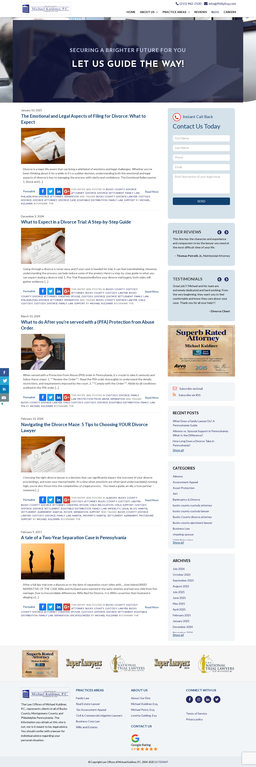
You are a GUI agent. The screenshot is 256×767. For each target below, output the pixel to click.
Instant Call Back (198, 116)
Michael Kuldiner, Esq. (144, 704)
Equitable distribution (92, 200)
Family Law (132, 193)
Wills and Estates (87, 727)
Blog (215, 12)
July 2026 (179, 568)
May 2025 (179, 603)
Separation (71, 197)
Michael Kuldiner (101, 303)
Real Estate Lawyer (88, 704)
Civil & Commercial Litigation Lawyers (99, 715)
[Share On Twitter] (4, 380)
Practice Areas (174, 12)
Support (129, 200)
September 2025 (183, 580)
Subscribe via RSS (189, 395)
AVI (175, 493)
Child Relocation (101, 505)
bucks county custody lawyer (106, 293)
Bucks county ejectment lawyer (192, 522)
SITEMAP (162, 762)
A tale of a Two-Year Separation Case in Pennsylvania (73, 537)
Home (131, 12)
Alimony (111, 498)
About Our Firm (140, 698)
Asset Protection (184, 488)
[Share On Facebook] (4, 372)
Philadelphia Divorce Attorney (42, 197)
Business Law (181, 528)
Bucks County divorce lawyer (116, 197)
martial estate (62, 512)
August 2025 (181, 586)
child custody (73, 403)
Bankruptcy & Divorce (186, 499)
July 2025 (179, 592)
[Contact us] (4, 397)
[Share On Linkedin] (4, 389)
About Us (147, 12)
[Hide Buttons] (2, 404)
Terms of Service (196, 713)
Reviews (200, 12)
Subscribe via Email (191, 388)
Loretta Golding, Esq (144, 715)
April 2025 (179, 609)
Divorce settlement (110, 193)
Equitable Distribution (76, 509)
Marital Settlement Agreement (117, 516)
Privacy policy (194, 719)
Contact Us (141, 726)
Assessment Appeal (185, 482)
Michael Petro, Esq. (143, 709)
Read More (152, 191)
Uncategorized (80, 615)
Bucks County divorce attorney (43, 505)
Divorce (90, 193)
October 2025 (182, 574)
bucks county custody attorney (192, 505)
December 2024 (183, 626)
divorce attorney (45, 200)
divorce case (67, 200)
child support (124, 505)
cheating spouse (69, 296)
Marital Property (83, 516)
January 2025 (181, 621)
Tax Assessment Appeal (91, 709)
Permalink (29, 191)
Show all (178, 450)
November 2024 (183, 632)
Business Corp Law (88, 721)
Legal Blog (129, 509)
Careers (230, 12)
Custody (144, 197)
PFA (23, 406)
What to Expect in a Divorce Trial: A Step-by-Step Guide (76, 222)
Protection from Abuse (93, 399)
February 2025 (182, 615)
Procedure (146, 516)
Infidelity (114, 509)
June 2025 (179, 597)
